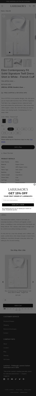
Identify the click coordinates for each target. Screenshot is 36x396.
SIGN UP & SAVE (18, 205)
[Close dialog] (34, 184)
